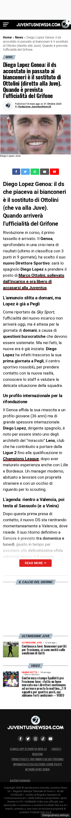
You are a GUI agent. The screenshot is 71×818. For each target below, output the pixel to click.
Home (7, 37)
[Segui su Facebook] (20, 739)
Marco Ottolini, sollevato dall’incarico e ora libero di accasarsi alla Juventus (33, 281)
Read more (34, 563)
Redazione (37, 754)
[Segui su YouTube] (50, 739)
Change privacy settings (55, 815)
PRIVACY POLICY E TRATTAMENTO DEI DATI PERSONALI (38, 759)
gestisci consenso (20, 780)
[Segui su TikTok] (43, 739)
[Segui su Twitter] (28, 739)
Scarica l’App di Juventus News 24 (28, 749)
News (19, 37)
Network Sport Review (37, 769)
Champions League (21, 458)
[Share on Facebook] (16, 172)
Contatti (56, 749)
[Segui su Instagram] (35, 739)
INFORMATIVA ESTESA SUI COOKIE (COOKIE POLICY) (37, 764)
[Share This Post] (35, 172)
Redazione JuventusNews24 (34, 106)
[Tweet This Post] (26, 172)
